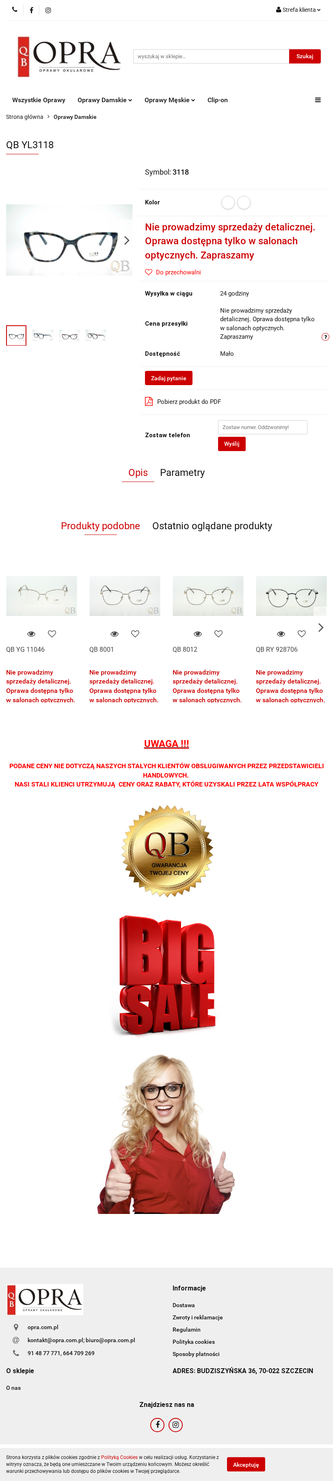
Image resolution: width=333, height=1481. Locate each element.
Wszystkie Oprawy (38, 100)
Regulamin (187, 1329)
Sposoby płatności (196, 1354)
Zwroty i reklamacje (198, 1317)
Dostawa (184, 1305)
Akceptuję (246, 1464)
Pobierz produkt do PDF (189, 401)
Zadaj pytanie (168, 378)
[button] (189, 1288)
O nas (13, 1388)
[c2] (244, 202)
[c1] (228, 202)
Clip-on (218, 100)
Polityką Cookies (119, 1457)
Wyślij (232, 443)
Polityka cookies (194, 1342)
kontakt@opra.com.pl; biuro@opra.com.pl (81, 1340)
